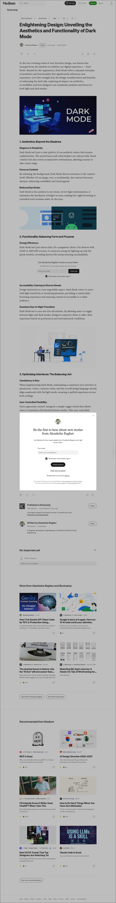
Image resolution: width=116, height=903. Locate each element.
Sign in (67, 476)
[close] (93, 415)
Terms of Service (67, 481)
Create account (58, 465)
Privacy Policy (78, 481)
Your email (41, 448)
